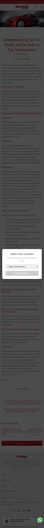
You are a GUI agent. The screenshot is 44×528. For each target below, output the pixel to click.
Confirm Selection (22, 273)
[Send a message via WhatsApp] (40, 520)
